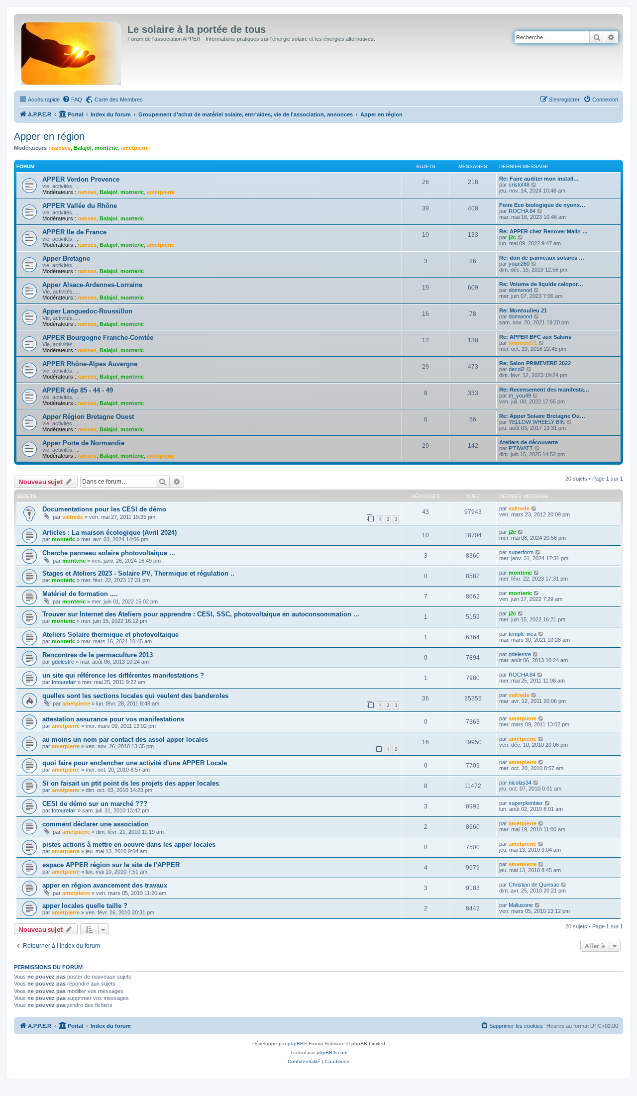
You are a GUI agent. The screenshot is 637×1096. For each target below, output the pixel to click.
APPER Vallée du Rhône (79, 205)
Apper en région (49, 136)
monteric (106, 148)
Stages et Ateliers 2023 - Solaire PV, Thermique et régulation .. (138, 573)
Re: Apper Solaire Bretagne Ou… (542, 416)
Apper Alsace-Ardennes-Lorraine (92, 285)
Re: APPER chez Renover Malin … (543, 231)
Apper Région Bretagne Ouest (88, 416)
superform (521, 552)
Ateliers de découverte (528, 442)
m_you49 (520, 396)
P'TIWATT (521, 448)
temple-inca (522, 634)
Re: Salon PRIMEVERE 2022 (535, 363)
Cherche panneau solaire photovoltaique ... (108, 553)
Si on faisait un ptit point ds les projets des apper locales (130, 783)
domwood (520, 290)
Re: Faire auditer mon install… (539, 179)
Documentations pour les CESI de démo (104, 509)
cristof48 (519, 185)
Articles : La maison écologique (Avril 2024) (109, 532)
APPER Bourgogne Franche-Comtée (97, 337)
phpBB (296, 1043)
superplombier (526, 803)
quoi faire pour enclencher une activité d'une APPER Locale (134, 763)
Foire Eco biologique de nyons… (542, 205)
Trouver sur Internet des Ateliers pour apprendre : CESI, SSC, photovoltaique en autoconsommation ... (200, 614)
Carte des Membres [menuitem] (119, 99)
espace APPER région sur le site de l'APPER (111, 865)
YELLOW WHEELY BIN (537, 422)
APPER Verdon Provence (80, 179)
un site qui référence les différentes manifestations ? (123, 675)
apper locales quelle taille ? (84, 905)
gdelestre (63, 662)
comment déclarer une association (95, 824)
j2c (512, 237)
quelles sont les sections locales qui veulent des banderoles (135, 695)
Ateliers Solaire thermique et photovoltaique (110, 634)
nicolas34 (520, 783)
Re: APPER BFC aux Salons (535, 337)
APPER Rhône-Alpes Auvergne (89, 364)
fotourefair (64, 682)
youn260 (519, 264)
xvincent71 (523, 343)
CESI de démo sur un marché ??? (94, 803)
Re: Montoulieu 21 (523, 310)
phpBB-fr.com (332, 1052)
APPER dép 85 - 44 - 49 (77, 390)
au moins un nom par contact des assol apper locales (125, 739)
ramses (61, 148)
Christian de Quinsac (534, 885)
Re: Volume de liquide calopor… (541, 284)
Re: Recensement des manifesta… (544, 390)
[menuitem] (72, 99)
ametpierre (135, 148)
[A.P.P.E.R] (71, 51)
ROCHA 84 (522, 211)
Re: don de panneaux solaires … (541, 258)
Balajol (83, 148)
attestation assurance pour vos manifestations (113, 719)
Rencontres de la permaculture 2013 (97, 655)
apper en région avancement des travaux (104, 885)
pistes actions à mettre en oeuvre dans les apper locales (128, 844)
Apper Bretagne (66, 258)
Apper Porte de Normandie (83, 443)
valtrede (72, 517)
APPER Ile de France (74, 232)
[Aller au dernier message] (534, 508)
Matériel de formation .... (80, 594)
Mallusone (521, 905)
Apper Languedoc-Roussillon (87, 311)
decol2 (517, 369)
